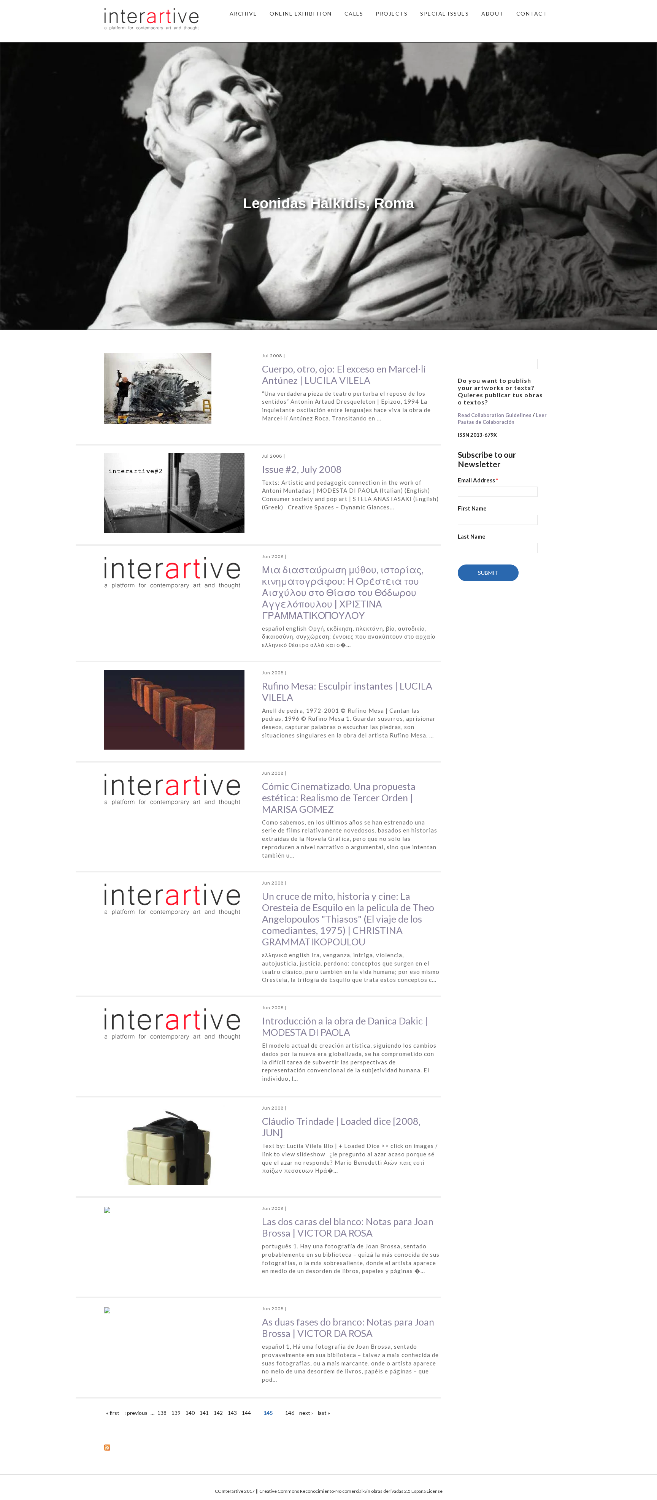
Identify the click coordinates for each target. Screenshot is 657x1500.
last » (324, 1413)
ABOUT (492, 13)
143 (232, 1413)
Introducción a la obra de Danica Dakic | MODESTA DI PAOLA (345, 1026)
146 (289, 1413)
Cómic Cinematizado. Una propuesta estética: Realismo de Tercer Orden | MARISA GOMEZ (339, 797)
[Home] (151, 18)
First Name (472, 508)
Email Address (478, 480)
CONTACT (532, 13)
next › (306, 1413)
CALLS (353, 13)
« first (112, 1413)
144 (246, 1413)
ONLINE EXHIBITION (301, 13)
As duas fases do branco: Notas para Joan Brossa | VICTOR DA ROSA (348, 1327)
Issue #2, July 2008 (302, 469)
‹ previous (136, 1413)
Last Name (472, 536)
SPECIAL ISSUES (444, 13)
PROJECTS (392, 13)
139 (176, 1413)
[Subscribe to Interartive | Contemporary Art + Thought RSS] (272, 1447)
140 (190, 1413)
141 (204, 1413)
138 (162, 1413)
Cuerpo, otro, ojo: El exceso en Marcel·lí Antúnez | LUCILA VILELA (343, 374)
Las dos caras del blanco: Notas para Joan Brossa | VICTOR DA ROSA (347, 1227)
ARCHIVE (243, 13)
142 (218, 1413)
